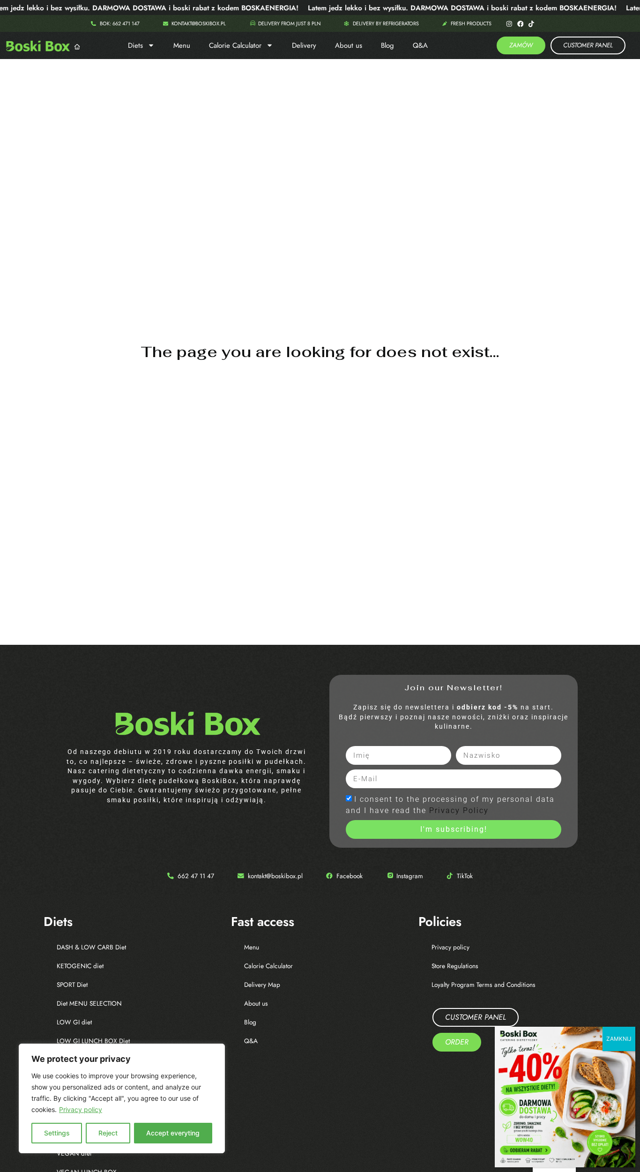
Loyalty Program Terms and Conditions (484, 984)
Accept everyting (173, 1133)
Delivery (304, 45)
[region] (122, 1098)
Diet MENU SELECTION (89, 1003)
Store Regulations (455, 965)
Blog (387, 45)
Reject (108, 1133)
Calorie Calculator (235, 45)
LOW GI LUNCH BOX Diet (93, 1040)
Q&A (420, 45)
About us (348, 45)
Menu (181, 45)
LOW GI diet (74, 1022)
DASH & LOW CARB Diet (91, 947)
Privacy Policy (459, 810)
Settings (57, 1133)
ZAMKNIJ (619, 1038)
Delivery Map (262, 984)
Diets (135, 45)
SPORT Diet (72, 984)
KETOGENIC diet (80, 965)
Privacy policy (80, 1109)
